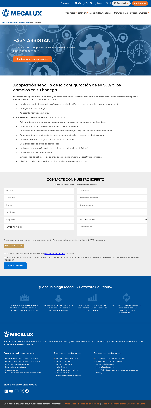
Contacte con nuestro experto (32, 59)
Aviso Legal (70, 404)
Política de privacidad (88, 404)
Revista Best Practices (104, 367)
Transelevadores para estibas (68, 376)
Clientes (109, 13)
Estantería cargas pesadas (17, 364)
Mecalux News (97, 13)
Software (82, 13)
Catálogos (99, 373)
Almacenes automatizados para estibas (22, 361)
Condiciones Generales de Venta (129, 404)
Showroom (119, 13)
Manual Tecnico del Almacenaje (109, 361)
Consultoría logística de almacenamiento (23, 373)
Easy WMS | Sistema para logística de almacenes (116, 370)
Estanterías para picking (15, 367)
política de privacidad (54, 254)
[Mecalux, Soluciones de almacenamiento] (22, 17)
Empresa (143, 13)
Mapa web (107, 404)
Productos (70, 13)
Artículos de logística (104, 364)
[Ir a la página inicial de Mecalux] (3, 22)
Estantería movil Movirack (66, 358)
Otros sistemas (11, 370)
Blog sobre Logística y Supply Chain (110, 358)
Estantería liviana (63, 361)
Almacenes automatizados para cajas (21, 358)
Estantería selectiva (64, 364)
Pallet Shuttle (61, 367)
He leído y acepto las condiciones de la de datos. (40, 254)
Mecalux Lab (131, 13)
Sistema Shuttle (62, 373)
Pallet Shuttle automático (66, 370)
